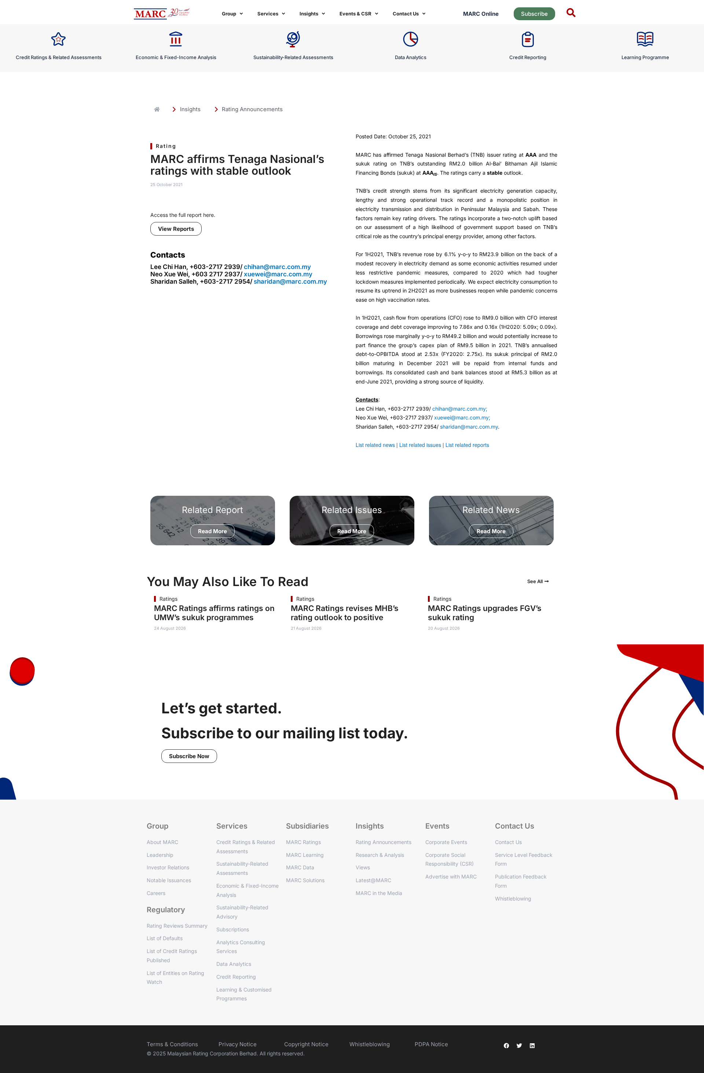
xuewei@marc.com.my (278, 274)
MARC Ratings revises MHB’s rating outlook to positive (345, 613)
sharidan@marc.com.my (290, 281)
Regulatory (166, 909)
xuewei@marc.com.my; (462, 417)
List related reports (467, 444)
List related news (375, 444)
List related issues (420, 444)
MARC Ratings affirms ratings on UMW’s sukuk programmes (214, 613)
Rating (166, 146)
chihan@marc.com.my (277, 266)
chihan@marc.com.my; (459, 408)
